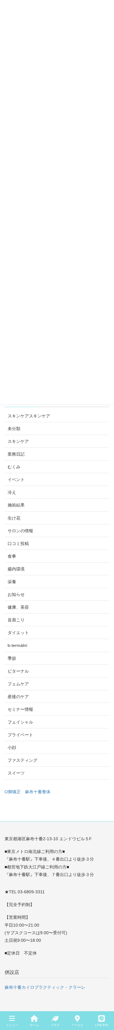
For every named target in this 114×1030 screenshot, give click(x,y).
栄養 (12, 581)
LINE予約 (101, 1025)
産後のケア (18, 696)
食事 (12, 556)
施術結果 (16, 505)
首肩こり (16, 619)
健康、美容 (18, 607)
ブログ (55, 1025)
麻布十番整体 (37, 791)
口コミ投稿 (18, 543)
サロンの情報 (20, 530)
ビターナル (18, 671)
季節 (12, 658)
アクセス (77, 1025)
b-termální (17, 645)
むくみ (14, 466)
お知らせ (16, 594)
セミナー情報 (20, 709)
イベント (16, 479)
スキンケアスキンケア (29, 415)
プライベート (20, 734)
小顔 (12, 747)
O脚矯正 (13, 791)
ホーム (34, 1025)
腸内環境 (16, 569)
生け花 (14, 518)
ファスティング (22, 760)
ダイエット (18, 632)
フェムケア (18, 683)
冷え (12, 492)
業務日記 (16, 454)
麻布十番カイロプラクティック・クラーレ (45, 987)
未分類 (14, 428)
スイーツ (16, 773)
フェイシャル (20, 722)
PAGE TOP (104, 1002)
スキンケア (18, 441)
